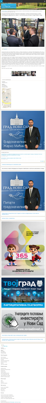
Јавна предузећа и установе (5, 375)
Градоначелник (3, 368)
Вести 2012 (2, 389)
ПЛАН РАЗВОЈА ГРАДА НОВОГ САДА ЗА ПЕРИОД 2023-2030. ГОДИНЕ (14, 335)
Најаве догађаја (5, 152)
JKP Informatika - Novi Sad (14, 402)
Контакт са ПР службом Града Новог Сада (7, 398)
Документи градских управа (5, 376)
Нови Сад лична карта (4, 358)
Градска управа (4, 366)
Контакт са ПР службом (4, 387)
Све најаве (42, 161)
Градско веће (3, 370)
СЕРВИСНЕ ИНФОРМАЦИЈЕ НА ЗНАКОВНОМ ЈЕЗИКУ (11, 164)
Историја (2, 359)
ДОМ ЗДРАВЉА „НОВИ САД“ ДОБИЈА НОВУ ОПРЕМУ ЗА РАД (11, 158)
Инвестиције (3, 378)
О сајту (19, 402)
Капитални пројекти (4, 383)
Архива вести (3, 390)
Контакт (2, 392)
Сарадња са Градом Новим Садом (6, 397)
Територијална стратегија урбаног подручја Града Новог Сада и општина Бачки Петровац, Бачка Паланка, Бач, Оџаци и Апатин (22, 340)
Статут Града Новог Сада (5, 374)
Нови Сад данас (4, 355)
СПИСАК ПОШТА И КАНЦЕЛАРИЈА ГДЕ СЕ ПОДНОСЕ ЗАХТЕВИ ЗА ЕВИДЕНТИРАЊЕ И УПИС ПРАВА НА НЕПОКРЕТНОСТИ (20, 214)
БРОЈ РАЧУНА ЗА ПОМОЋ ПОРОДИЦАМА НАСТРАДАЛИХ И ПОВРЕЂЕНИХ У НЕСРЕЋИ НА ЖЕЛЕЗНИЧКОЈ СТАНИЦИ (23, 168)
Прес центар (3, 385)
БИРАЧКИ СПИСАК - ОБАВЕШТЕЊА (8, 218)
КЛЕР (2, 380)
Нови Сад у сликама (4, 364)
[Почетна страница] (8, 8)
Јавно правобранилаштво (5, 373)
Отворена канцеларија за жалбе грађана (7, 396)
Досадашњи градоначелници (5, 369)
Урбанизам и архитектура (5, 360)
